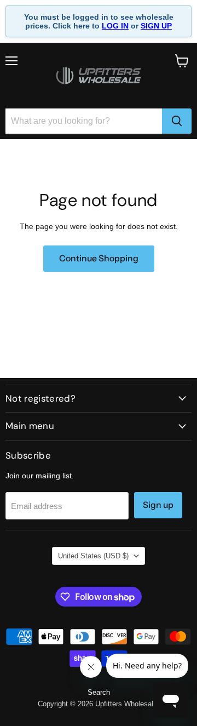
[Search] (177, 121)
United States (93, 556)
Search (99, 692)
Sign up (158, 505)
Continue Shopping (98, 258)
